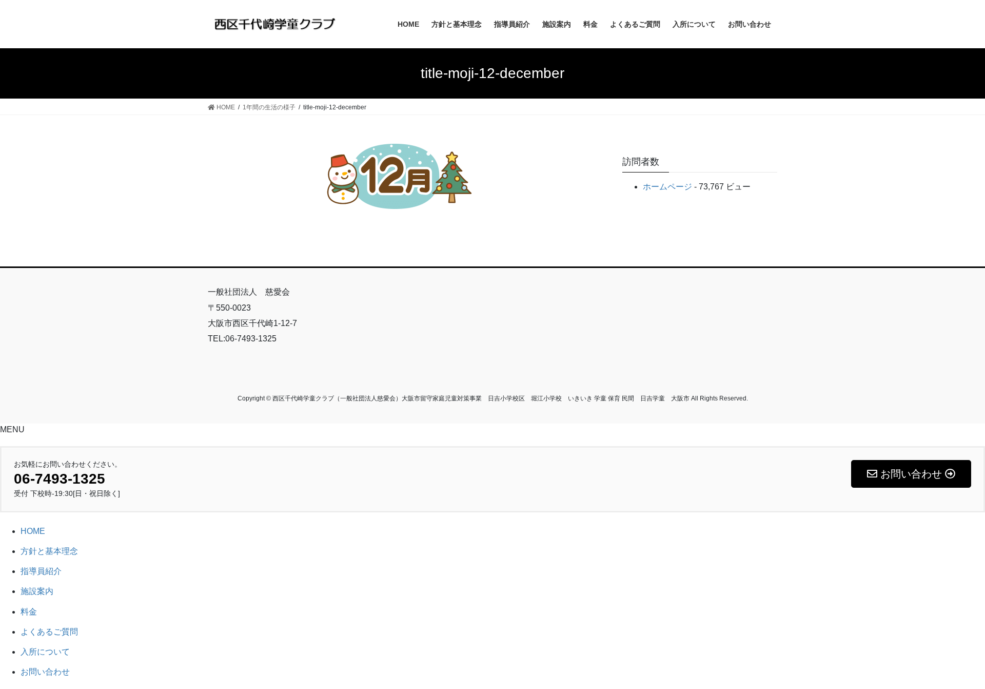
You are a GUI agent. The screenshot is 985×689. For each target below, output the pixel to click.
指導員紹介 (41, 571)
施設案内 (37, 591)
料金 (29, 611)
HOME (33, 531)
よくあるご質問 (49, 631)
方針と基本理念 (49, 551)
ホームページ (667, 186)
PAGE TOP (953, 659)
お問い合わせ (45, 671)
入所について (45, 651)
